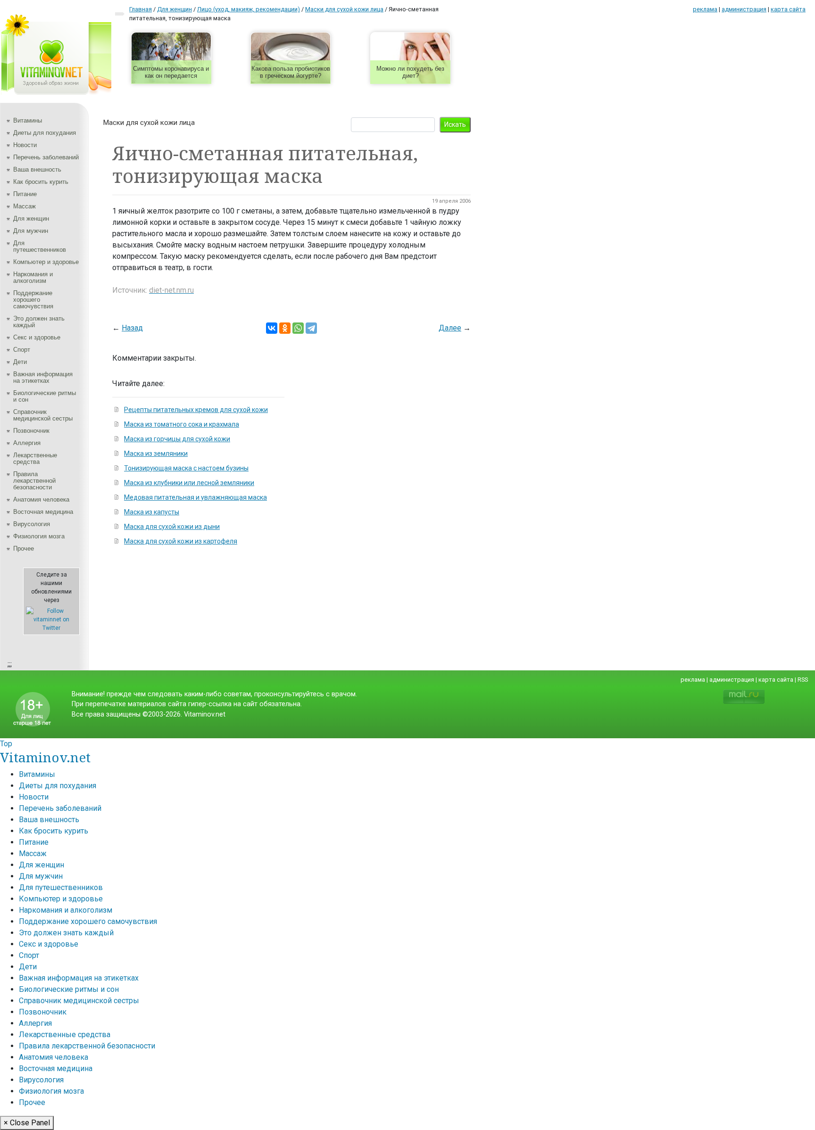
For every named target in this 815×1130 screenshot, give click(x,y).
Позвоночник (31, 430)
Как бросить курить (40, 181)
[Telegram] (311, 328)
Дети (20, 361)
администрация (744, 9)
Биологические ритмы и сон (44, 396)
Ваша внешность (37, 169)
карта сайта (788, 9)
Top (6, 743)
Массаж (24, 206)
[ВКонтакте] (271, 328)
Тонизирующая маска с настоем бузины (186, 468)
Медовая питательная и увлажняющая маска (195, 497)
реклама (705, 9)
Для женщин (31, 218)
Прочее (23, 548)
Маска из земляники (156, 453)
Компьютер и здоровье (46, 261)
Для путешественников (39, 246)
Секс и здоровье (36, 337)
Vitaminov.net (45, 757)
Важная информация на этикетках (43, 377)
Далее (450, 327)
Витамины (27, 120)
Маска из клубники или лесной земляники (189, 483)
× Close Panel (27, 1122)
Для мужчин (30, 230)
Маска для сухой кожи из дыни (172, 526)
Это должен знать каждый (39, 322)
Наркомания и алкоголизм (33, 277)
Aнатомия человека (41, 499)
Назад (132, 327)
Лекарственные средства (35, 458)
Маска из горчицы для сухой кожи (177, 439)
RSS (803, 679)
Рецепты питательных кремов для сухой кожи (196, 409)
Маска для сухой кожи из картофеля (180, 541)
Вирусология (31, 524)
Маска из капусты (151, 512)
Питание (25, 194)
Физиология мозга (39, 536)
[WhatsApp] (298, 328)
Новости (25, 144)
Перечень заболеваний (46, 157)
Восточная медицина (43, 511)
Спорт (21, 349)
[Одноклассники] (285, 328)
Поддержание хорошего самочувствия (33, 299)
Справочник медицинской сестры (43, 415)
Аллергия (27, 442)
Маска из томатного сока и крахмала (181, 424)
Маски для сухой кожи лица (149, 122)
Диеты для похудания (44, 132)
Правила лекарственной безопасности (34, 480)
